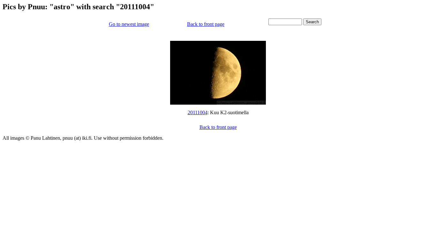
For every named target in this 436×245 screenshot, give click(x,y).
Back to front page (205, 24)
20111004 (197, 112)
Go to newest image (129, 24)
